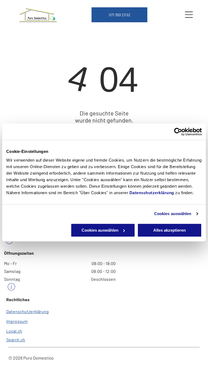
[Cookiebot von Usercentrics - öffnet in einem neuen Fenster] (178, 132)
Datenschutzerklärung (151, 192)
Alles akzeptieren (169, 230)
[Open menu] (189, 15)
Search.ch (15, 339)
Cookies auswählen (172, 213)
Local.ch (14, 330)
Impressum (17, 321)
